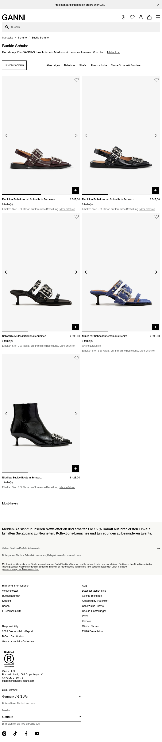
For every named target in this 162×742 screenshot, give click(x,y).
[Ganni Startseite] (13, 17)
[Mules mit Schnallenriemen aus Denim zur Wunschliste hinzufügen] (156, 216)
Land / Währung (10, 690)
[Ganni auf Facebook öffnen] (26, 733)
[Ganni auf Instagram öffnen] (4, 733)
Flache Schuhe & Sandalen (126, 65)
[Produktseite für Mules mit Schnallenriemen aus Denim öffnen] (121, 272)
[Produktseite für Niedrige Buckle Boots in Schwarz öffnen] (41, 413)
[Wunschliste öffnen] (132, 17)
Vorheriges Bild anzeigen (5, 135)
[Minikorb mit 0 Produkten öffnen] (149, 17)
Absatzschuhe (99, 65)
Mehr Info (113, 52)
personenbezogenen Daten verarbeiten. (20, 569)
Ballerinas (69, 65)
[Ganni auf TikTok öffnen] (15, 733)
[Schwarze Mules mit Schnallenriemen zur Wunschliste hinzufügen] (76, 216)
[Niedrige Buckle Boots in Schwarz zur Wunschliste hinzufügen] (76, 358)
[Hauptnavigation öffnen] (158, 17)
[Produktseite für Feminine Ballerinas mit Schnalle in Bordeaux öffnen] (41, 135)
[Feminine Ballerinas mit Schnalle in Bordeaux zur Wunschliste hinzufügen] (76, 80)
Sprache (6, 710)
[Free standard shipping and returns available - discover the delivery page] (81, 4)
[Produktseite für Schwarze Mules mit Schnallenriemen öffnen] (41, 272)
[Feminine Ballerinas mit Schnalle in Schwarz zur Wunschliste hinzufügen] (156, 80)
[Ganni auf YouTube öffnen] (37, 733)
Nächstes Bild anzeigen (76, 135)
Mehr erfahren (67, 209)
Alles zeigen (53, 65)
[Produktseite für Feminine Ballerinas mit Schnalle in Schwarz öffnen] (121, 135)
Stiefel (82, 65)
